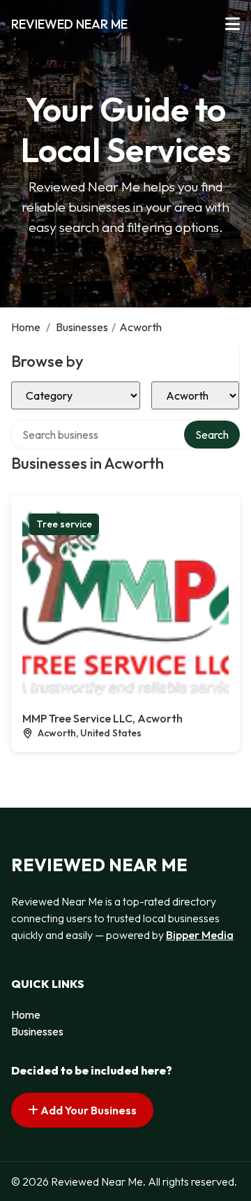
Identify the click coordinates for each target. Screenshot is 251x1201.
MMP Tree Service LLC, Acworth (102, 718)
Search (212, 435)
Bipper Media (200, 935)
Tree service (64, 524)
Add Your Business (87, 1110)
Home (25, 327)
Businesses (82, 327)
